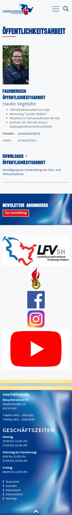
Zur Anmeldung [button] (16, 213)
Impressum (13, 490)
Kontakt (11, 486)
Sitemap (11, 498)
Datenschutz (14, 494)
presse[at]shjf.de (29, 133)
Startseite (12, 482)
